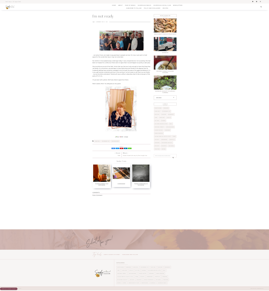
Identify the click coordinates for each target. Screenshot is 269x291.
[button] (121, 41)
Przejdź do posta (101, 187)
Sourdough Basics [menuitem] (144, 5)
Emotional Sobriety (122, 273)
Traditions (165, 279)
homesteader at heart (133, 282)
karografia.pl (260, 288)
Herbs (174, 136)
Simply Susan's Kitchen (112, 254)
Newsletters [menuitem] (177, 5)
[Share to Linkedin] (126, 148)
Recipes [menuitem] (165, 8)
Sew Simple (171, 145)
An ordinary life (105, 141)
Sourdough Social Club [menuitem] (162, 5)
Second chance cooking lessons (165, 72)
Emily (171, 123)
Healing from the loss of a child (163, 136)
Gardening (167, 130)
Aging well (97, 141)
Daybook (165, 52)
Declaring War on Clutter (161, 123)
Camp (156, 117)
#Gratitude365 (158, 108)
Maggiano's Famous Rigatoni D (165, 34)
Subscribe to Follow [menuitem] (134, 8)
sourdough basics (162, 282)
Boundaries (171, 114)
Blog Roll (157, 114)
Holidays (157, 139)
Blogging (164, 114)
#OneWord (166, 108)
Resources (164, 145)
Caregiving (162, 117)
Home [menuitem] (114, 5)
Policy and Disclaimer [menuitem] (152, 8)
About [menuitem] (120, 5)
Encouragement (115, 141)
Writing (119, 282)
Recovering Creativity (167, 142)
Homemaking (164, 139)
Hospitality (172, 139)
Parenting (157, 142)
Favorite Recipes (159, 130)
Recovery (157, 145)
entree (124, 282)
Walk (119, 155)
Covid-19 (169, 117)
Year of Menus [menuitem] (130, 5)
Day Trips (157, 120)
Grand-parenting (159, 133)
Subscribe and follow (130, 254)
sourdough (153, 282)
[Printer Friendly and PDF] (121, 137)
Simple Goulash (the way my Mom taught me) (135, 155)
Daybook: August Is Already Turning (165, 91)
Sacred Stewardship (149, 279)
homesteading (144, 282)
